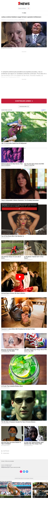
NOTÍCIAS (6, 451)
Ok (19, 208)
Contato (2, 461)
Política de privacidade (9, 461)
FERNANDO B (21, 19)
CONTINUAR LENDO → (24, 101)
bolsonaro (6, 453)
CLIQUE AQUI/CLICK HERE (15, 467)
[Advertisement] (24, 61)
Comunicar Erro (23, 106)
